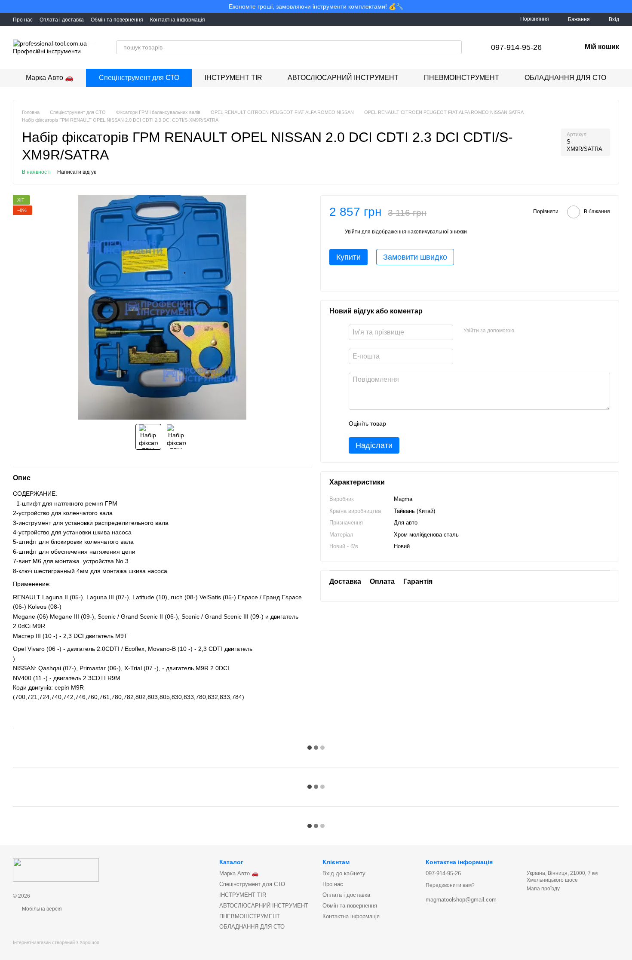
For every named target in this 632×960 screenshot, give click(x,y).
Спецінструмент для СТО (139, 77)
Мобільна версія (41, 909)
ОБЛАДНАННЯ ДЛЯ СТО (565, 77)
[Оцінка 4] (441, 424)
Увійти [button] (352, 232)
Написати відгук (76, 172)
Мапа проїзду (543, 889)
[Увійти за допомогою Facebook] (523, 331)
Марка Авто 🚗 (50, 77)
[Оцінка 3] (428, 424)
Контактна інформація (177, 20)
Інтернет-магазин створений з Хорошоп (56, 942)
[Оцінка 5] (455, 424)
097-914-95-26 (516, 47)
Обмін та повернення (117, 20)
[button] (625, 6)
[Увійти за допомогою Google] (537, 331)
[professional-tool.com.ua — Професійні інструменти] (56, 869)
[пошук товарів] (455, 47)
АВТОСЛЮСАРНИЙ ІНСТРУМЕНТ (343, 77)
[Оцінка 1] (400, 424)
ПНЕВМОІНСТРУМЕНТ (461, 77)
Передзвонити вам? (450, 885)
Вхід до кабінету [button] (343, 873)
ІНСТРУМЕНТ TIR (233, 77)
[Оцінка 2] (414, 424)
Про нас (23, 20)
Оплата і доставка (62, 20)
